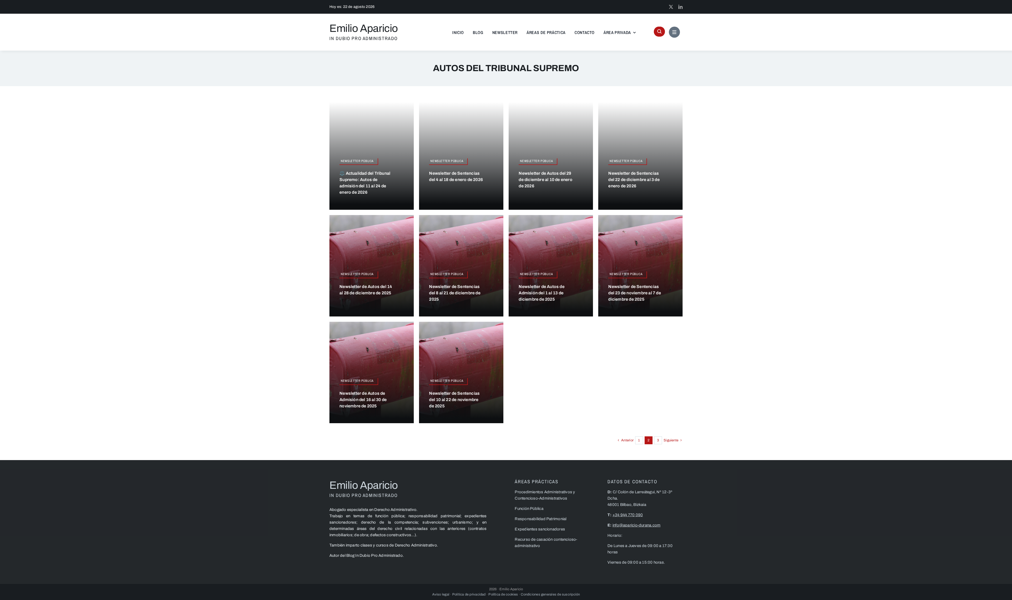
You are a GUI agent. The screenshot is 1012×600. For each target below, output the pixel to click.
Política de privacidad (469, 594)
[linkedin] (680, 7)
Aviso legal (440, 594)
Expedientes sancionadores (540, 529)
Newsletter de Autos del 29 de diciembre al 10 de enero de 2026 (545, 179)
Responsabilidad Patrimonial (540, 519)
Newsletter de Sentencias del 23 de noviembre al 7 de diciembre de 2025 (634, 292)
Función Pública (529, 508)
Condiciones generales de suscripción (550, 594)
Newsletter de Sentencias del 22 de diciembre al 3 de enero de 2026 (633, 179)
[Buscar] (659, 32)
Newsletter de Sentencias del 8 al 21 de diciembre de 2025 (454, 292)
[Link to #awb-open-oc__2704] (674, 32)
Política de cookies (503, 594)
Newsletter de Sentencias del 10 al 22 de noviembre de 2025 (454, 399)
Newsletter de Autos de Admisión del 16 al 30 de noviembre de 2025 (363, 399)
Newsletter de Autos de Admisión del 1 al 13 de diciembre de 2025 (541, 292)
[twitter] (671, 7)
